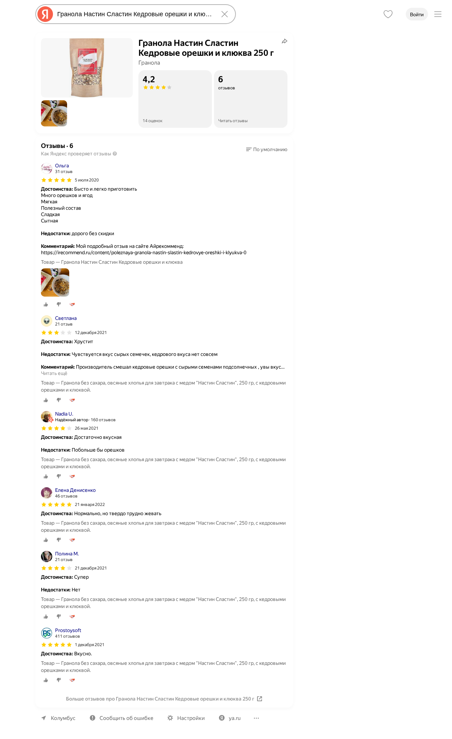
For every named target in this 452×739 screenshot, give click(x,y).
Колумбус (63, 718)
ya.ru (234, 718)
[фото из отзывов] (55, 283)
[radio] (46, 304)
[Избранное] (388, 14)
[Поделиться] (284, 41)
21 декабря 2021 (91, 568)
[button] (54, 113)
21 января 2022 (90, 504)
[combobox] (134, 14)
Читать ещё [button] (54, 373)
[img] (56, 180)
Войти (417, 14)
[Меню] (438, 14)
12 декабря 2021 (91, 332)
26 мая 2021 (87, 428)
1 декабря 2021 (90, 644)
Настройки (191, 718)
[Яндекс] (45, 14)
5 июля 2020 (87, 180)
